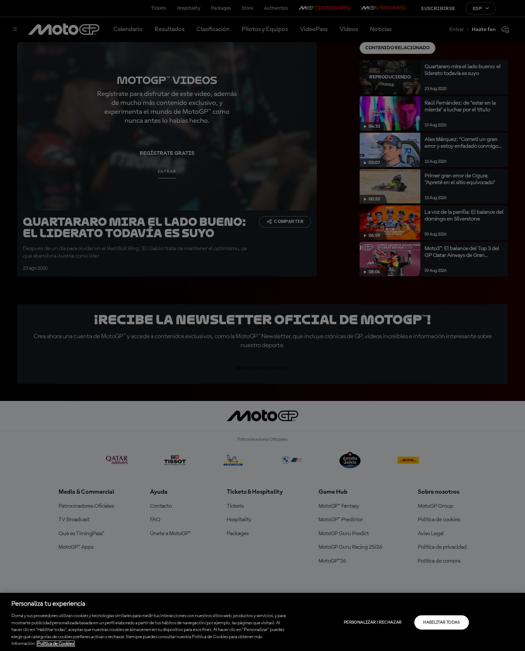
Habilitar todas (441, 622)
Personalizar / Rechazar (372, 622)
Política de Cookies (56, 643)
